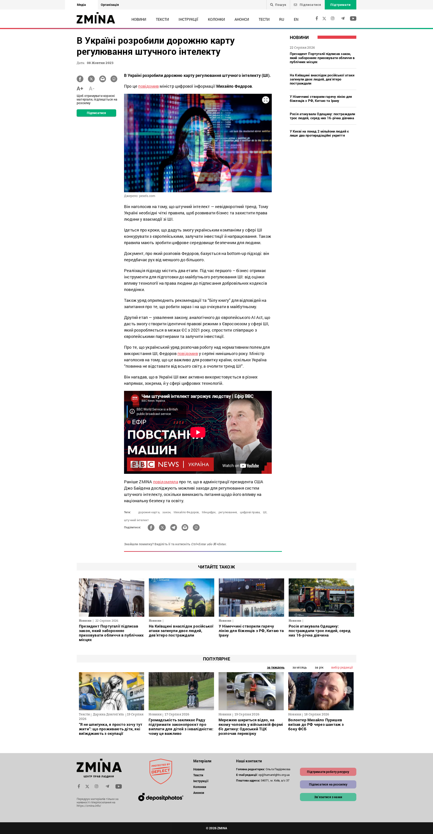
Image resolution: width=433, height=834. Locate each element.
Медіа (81, 4)
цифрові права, (250, 512)
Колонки (216, 19)
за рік (319, 667)
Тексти (162, 19)
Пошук (280, 5)
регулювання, (228, 512)
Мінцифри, (209, 512)
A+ (80, 88)
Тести (264, 19)
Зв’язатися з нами (328, 797)
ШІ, (265, 512)
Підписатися (310, 4)
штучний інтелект (136, 520)
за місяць (300, 667)
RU (281, 19)
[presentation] (85, 690)
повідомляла (165, 481)
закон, (166, 512)
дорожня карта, (149, 512)
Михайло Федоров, (187, 512)
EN (296, 19)
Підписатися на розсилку (328, 784)
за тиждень (276, 667)
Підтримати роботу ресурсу (328, 772)
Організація (110, 4)
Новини (138, 19)
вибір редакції (342, 667)
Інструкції (188, 19)
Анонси (242, 19)
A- (91, 88)
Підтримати (340, 4)
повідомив (148, 86)
